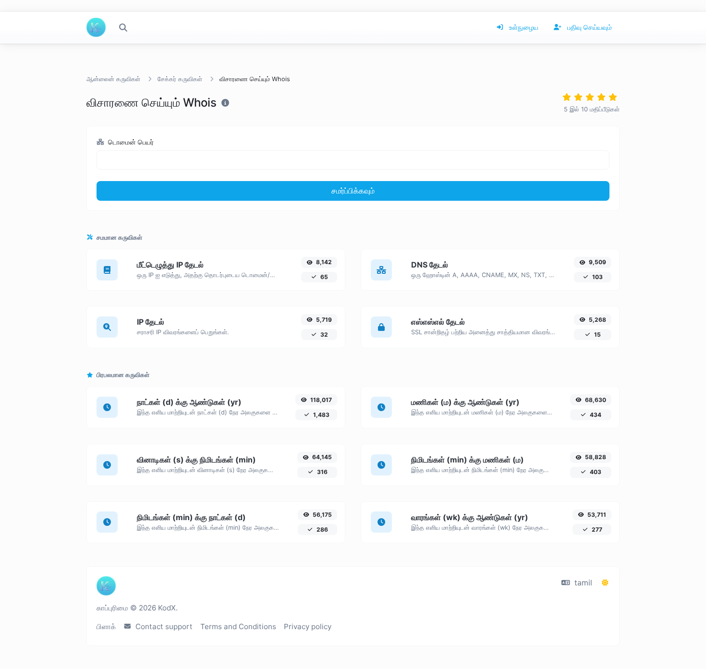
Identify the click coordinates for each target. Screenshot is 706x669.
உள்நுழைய (522, 27)
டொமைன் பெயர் (130, 142)
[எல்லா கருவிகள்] (123, 27)
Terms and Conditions (238, 626)
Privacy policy (307, 626)
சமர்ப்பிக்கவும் (353, 190)
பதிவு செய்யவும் (588, 27)
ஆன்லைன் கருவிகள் (113, 79)
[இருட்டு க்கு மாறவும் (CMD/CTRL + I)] (605, 582)
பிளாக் (106, 626)
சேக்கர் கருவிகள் (180, 79)
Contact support (163, 626)
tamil (582, 582)
